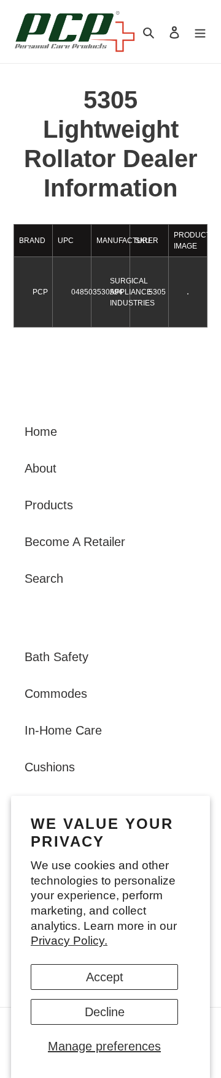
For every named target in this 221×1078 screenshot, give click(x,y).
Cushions (50, 767)
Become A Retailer (75, 541)
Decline (105, 1012)
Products (49, 505)
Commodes (56, 693)
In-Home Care (63, 730)
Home (41, 431)
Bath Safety (56, 657)
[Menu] (200, 32)
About (40, 468)
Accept (104, 977)
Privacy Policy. (69, 940)
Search (44, 578)
